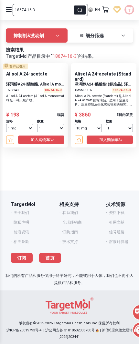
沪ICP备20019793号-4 (23, 330)
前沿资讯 (21, 232)
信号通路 (116, 232)
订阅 (21, 257)
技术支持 (70, 241)
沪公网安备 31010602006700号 (70, 330)
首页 (50, 257)
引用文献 (116, 222)
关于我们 (21, 212)
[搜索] (80, 10)
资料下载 (116, 212)
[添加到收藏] (10, 140)
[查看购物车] (106, 10)
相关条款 (21, 241)
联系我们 (70, 212)
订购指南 (70, 232)
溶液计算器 (118, 241)
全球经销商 (72, 222)
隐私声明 (21, 222)
